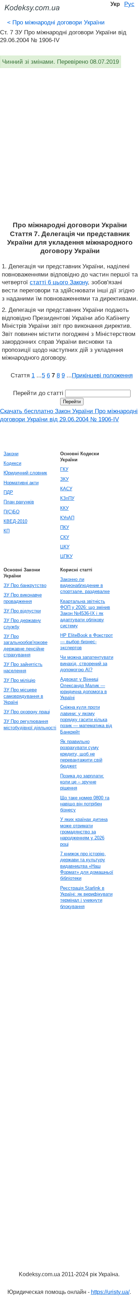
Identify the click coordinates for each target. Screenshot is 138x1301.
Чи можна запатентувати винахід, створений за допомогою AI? (86, 663)
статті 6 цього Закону (59, 282)
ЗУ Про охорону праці (27, 711)
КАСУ (66, 488)
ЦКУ (64, 546)
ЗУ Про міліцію (19, 680)
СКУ (64, 537)
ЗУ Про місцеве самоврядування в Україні (23, 696)
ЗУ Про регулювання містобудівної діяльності (30, 724)
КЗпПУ (67, 498)
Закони (11, 453)
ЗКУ (64, 479)
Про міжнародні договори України (56, 22)
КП (7, 530)
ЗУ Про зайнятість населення (23, 667)
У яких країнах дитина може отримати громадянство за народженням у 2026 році (84, 831)
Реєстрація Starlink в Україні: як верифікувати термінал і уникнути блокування (86, 897)
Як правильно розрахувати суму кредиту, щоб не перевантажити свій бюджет (81, 754)
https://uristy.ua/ (110, 1292)
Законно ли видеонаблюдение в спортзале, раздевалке (85, 585)
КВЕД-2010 (15, 521)
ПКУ (64, 527)
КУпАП (67, 517)
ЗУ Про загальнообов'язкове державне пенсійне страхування (25, 645)
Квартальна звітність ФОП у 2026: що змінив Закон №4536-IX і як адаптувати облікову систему (85, 613)
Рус (129, 3)
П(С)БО (11, 511)
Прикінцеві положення (102, 375)
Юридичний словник (25, 472)
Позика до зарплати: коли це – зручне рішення (82, 782)
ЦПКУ (66, 556)
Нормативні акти (21, 482)
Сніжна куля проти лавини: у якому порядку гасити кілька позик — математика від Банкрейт (86, 719)
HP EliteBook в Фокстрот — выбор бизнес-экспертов (86, 641)
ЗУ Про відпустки (22, 611)
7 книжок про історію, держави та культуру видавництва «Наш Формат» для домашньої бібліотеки (86, 866)
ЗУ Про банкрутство (25, 585)
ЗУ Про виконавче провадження (23, 598)
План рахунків (19, 501)
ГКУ (64, 469)
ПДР (8, 492)
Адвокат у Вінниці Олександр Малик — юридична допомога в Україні (83, 688)
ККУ (64, 508)
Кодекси (12, 463)
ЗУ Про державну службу (22, 623)
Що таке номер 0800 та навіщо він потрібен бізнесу (84, 804)
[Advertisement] (69, 148)
